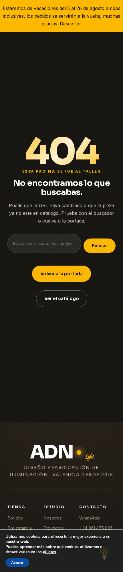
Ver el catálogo (61, 298)
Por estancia (19, 528)
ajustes (49, 552)
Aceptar (17, 562)
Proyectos (53, 528)
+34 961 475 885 (96, 528)
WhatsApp (89, 518)
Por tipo (15, 518)
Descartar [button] (70, 24)
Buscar (99, 245)
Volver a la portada (61, 273)
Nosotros (52, 518)
